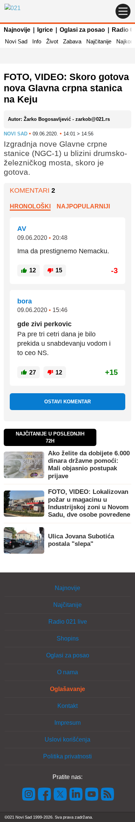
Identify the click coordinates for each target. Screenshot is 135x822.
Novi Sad (16, 41)
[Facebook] (44, 793)
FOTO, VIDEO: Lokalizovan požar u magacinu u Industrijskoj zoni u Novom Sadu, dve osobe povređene (89, 503)
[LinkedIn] (76, 793)
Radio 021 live (67, 621)
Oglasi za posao (82, 30)
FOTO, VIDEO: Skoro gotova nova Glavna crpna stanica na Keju (66, 87)
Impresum (67, 722)
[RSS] (107, 793)
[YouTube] (92, 793)
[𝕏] (60, 793)
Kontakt (67, 706)
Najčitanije (98, 41)
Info (36, 41)
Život (52, 41)
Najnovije (17, 30)
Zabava (72, 41)
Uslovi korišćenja (67, 739)
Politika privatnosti (67, 756)
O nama (67, 672)
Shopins (68, 638)
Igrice (45, 30)
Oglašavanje (67, 689)
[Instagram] (29, 793)
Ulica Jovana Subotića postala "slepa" (81, 540)
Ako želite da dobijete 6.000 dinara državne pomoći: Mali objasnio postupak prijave (89, 465)
